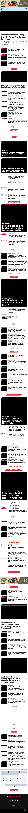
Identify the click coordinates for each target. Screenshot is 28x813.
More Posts (14, 706)
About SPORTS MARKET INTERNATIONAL (12, 804)
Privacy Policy (14, 805)
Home (3, 804)
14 (17, 778)
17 (3, 780)
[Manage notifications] (25, 810)
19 (10, 780)
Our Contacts (23, 804)
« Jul (14, 786)
